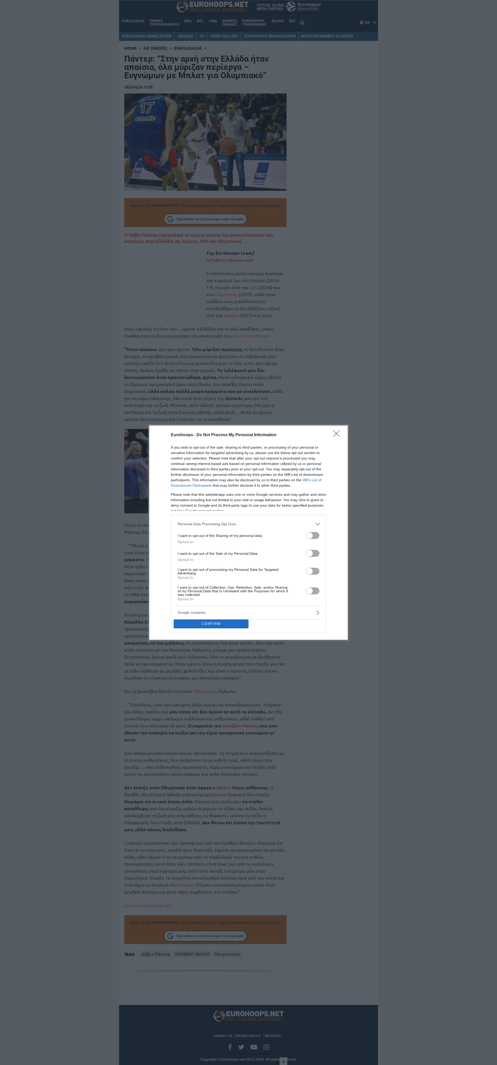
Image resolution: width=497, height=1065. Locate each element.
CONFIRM (211, 624)
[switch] (312, 535)
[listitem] (248, 524)
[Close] (338, 435)
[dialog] (248, 532)
